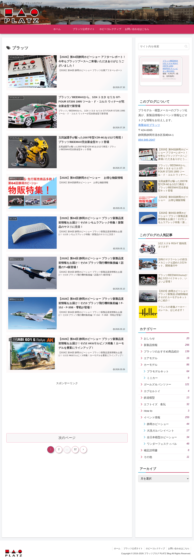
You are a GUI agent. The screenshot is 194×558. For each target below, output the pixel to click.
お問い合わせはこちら (178, 548)
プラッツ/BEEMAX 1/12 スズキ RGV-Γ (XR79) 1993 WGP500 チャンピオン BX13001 (170, 66)
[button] (186, 46)
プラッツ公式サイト (133, 548)
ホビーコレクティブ (155, 548)
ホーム (117, 548)
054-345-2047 (146, 139)
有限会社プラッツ (149, 125)
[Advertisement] (67, 407)
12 (75, 449)
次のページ (67, 438)
